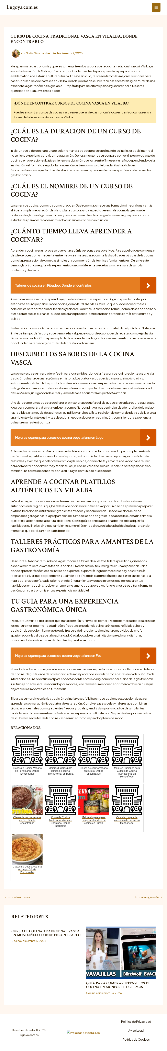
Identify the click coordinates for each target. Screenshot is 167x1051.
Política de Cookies (136, 1039)
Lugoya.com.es (22, 7)
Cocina (16, 940)
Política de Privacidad (136, 1021)
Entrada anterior (17, 897)
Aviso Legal (136, 1030)
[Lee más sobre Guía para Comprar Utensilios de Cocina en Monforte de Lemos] (121, 953)
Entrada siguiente (149, 897)
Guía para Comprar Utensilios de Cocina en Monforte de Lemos (118, 985)
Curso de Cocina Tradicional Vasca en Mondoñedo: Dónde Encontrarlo (45, 933)
